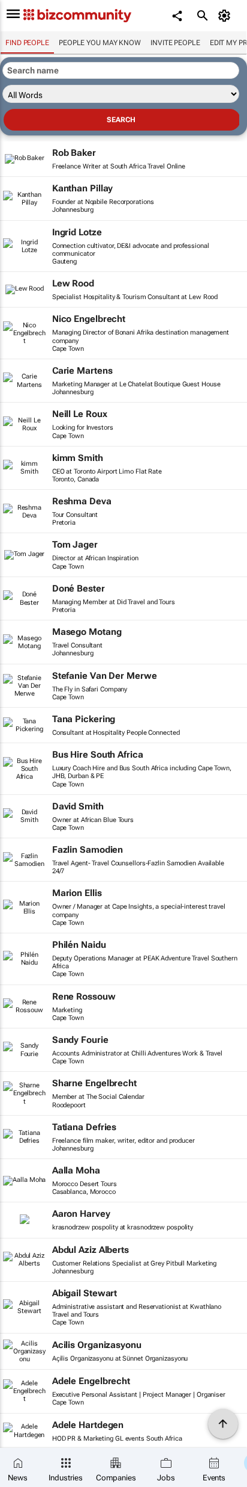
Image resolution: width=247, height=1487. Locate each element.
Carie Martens (82, 370)
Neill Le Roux (79, 414)
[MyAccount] (226, 16)
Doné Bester (78, 588)
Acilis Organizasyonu (96, 1345)
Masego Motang (87, 631)
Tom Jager (75, 544)
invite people (175, 43)
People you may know (100, 43)
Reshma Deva (82, 501)
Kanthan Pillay (82, 188)
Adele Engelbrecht (91, 1381)
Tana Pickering (84, 719)
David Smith (78, 806)
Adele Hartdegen (88, 1425)
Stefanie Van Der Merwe (104, 675)
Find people (27, 43)
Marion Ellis (77, 893)
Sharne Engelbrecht (94, 1083)
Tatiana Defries (84, 1127)
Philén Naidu (79, 944)
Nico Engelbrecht (88, 319)
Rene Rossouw (84, 996)
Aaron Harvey (81, 1213)
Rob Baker (74, 152)
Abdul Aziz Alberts (90, 1249)
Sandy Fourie (80, 1039)
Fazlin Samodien (87, 849)
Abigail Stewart (85, 1293)
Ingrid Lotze (77, 232)
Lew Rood (73, 283)
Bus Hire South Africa (97, 754)
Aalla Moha (76, 1170)
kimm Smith (77, 458)
